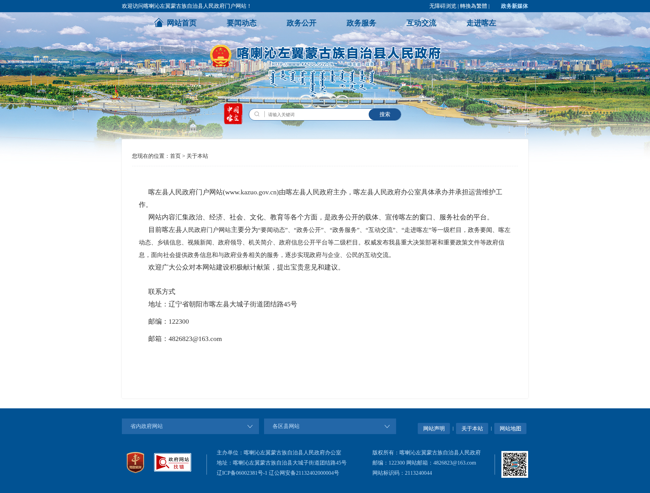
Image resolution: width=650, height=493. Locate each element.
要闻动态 (242, 23)
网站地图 (510, 428)
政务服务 (361, 23)
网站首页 (182, 23)
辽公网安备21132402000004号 (304, 473)
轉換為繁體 (473, 6)
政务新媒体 (514, 6)
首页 (175, 156)
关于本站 (197, 156)
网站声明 (434, 428)
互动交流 (421, 23)
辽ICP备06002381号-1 (242, 473)
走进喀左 (481, 23)
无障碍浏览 (442, 6)
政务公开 (302, 23)
